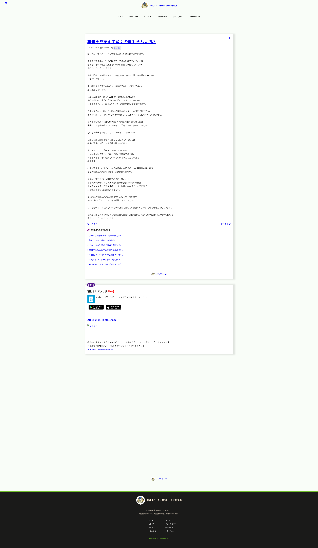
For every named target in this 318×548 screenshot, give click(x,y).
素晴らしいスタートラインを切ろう (105, 259)
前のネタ (93, 223)
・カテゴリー (151, 524)
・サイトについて (153, 527)
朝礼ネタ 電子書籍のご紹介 (101, 319)
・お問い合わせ (169, 531)
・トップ (150, 520)
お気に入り (177, 16)
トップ (120, 16)
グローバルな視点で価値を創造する (105, 245)
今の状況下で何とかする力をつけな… (106, 254)
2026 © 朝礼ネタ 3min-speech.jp (159, 538)
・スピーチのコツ (170, 524)
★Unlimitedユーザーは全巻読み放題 (100, 349)
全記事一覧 (163, 16)
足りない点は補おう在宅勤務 (102, 240)
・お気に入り (151, 531)
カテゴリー (133, 16)
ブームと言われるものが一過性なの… (106, 235)
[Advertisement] (159, 26)
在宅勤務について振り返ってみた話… (106, 264)
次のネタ (225, 223)
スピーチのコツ (194, 16)
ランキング (148, 16)
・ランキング (168, 520)
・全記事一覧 (168, 527)
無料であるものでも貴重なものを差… (106, 249)
